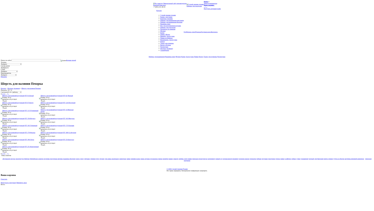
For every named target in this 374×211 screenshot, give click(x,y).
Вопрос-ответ (190, 32)
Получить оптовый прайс (212, 9)
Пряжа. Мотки (165, 34)
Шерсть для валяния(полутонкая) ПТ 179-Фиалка (18, 132)
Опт (185, 32)
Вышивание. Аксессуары (168, 40)
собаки (293, 159)
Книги (162, 41)
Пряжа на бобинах (166, 38)
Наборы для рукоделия (194, 6)
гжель (78, 159)
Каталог (159, 10)
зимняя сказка (135, 159)
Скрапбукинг (164, 50)
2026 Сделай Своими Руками (178, 169)
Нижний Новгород (159, 5)
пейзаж (259, 159)
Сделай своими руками (168, 15)
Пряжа (196, 57)
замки (129, 159)
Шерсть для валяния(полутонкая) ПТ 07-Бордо (17, 103)
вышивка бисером (69, 159)
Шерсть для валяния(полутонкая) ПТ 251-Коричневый (20, 147)
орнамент (235, 159)
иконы (160, 159)
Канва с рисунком (166, 17)
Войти (206, 2)
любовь (181, 159)
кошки (171, 159)
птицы (278, 159)
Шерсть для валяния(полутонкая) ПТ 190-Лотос (18, 139)
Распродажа (164, 47)
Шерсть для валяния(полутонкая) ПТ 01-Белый (18, 96)
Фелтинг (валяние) (166, 48)
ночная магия (227, 159)
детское (101, 159)
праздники (271, 159)
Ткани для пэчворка (167, 43)
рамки (282, 159)
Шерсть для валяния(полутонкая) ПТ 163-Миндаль (58, 118)
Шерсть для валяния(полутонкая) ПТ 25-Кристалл (57, 139)
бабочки (27, 159)
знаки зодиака (145, 159)
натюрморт (211, 159)
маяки (190, 159)
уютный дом (313, 159)
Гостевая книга (206, 32)
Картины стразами (166, 19)
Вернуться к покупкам (8, 183)
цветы (326, 159)
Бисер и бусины (165, 45)
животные (122, 159)
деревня (93, 159)
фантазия (320, 159)
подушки (265, 159)
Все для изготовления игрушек (170, 26)
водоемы (47, 159)
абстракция (6, 159)
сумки (298, 159)
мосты (205, 159)
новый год (218, 159)
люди (186, 159)
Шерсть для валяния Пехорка (31, 88)
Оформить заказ (21, 183)
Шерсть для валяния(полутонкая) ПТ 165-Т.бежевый (19, 125)
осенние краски (244, 159)
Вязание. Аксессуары (167, 36)
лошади (175, 159)
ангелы (12, 159)
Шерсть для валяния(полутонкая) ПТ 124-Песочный (58, 103)
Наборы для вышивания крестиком (172, 20)
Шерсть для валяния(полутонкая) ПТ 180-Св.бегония (58, 132)
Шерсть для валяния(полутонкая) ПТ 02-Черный (57, 96)
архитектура (20, 159)
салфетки (288, 159)
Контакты (214, 32)
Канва (162, 33)
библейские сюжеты (37, 159)
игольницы (154, 159)
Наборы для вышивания (157, 57)
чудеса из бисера (338, 159)
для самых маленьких (112, 159)
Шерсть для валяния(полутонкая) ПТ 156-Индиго (18, 118)
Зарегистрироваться (210, 3)
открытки (253, 159)
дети (97, 159)
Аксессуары (190, 57)
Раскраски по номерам (167, 29)
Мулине (163, 31)
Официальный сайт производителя (174, 3)
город (82, 159)
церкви (330, 159)
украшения (304, 159)
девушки (87, 159)
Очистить (4, 179)
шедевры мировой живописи (354, 159)
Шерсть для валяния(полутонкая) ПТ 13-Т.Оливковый (20, 110)
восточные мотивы (56, 159)
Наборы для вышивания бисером (171, 22)
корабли (165, 159)
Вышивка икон (165, 24)
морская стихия (197, 159)
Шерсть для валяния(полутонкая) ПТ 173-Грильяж (57, 125)
